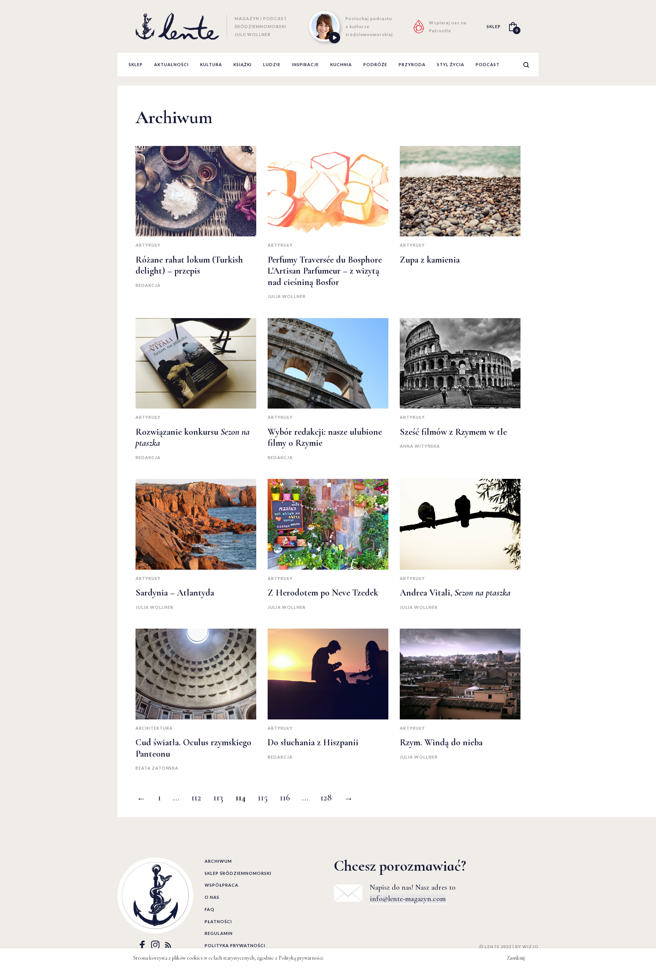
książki (242, 64)
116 (285, 797)
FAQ (209, 909)
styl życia (450, 64)
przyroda (412, 64)
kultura (211, 64)
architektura (154, 728)
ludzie (272, 64)
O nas (212, 897)
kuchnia (341, 64)
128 (326, 797)
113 (218, 797)
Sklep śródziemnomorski (238, 873)
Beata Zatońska (157, 767)
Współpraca (221, 884)
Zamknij (516, 958)
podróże (375, 64)
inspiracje (305, 64)
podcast (488, 64)
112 (196, 797)
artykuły (148, 244)
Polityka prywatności (235, 945)
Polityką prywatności (301, 958)
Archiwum (218, 861)
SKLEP (494, 26)
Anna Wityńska (420, 446)
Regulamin (219, 933)
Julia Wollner (287, 296)
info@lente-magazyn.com (408, 898)
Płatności (218, 921)
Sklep (136, 64)
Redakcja (148, 285)
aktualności (171, 64)
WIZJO (530, 946)
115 (263, 797)
